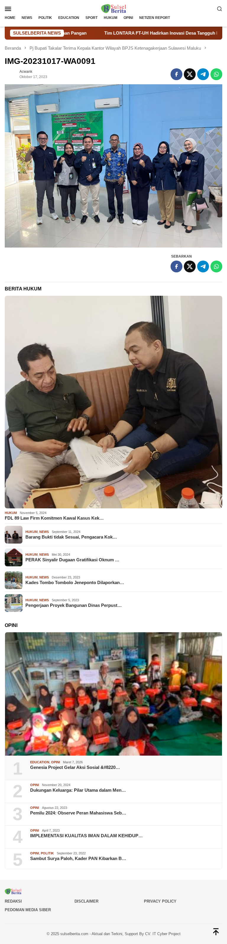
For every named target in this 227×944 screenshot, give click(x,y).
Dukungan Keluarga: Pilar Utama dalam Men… (78, 790)
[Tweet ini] (190, 74)
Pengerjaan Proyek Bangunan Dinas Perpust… (73, 605)
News (44, 532)
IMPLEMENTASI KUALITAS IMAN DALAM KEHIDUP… (86, 835)
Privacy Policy (160, 901)
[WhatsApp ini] (216, 74)
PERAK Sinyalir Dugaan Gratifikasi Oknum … (72, 559)
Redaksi (13, 901)
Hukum (11, 513)
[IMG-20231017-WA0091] (113, 166)
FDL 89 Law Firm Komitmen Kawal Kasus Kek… (54, 518)
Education (39, 762)
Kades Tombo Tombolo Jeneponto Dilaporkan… (74, 582)
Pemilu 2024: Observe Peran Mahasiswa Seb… (78, 812)
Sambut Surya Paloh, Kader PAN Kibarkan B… (78, 858)
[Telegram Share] (203, 74)
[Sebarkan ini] (176, 74)
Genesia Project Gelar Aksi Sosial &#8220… (75, 767)
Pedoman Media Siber (28, 910)
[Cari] (219, 8)
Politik (47, 853)
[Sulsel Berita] (113, 8)
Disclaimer (86, 901)
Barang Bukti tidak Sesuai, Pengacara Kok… (71, 536)
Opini (55, 762)
